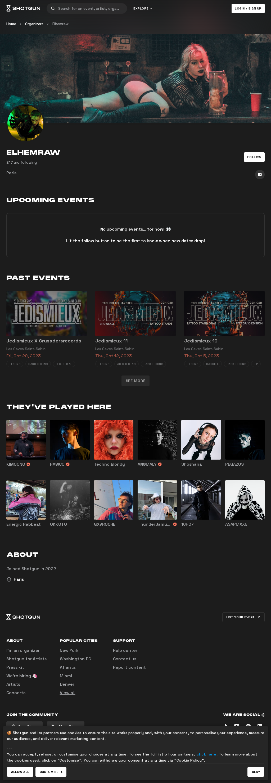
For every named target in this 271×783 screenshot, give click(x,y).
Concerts (15, 692)
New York (69, 650)
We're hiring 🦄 (21, 676)
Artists (13, 684)
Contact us (124, 659)
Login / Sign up (248, 8)
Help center (125, 650)
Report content (129, 667)
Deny (256, 772)
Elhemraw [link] (60, 23)
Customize (49, 772)
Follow (254, 157)
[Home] (23, 8)
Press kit (15, 667)
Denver (67, 684)
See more (136, 380)
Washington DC (75, 659)
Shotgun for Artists (26, 659)
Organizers (34, 23)
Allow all (20, 772)
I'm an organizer (23, 650)
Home (11, 23)
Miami (66, 676)
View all (67, 692)
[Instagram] (260, 174)
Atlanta (68, 667)
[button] (254, 157)
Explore (140, 8)
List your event (240, 617)
